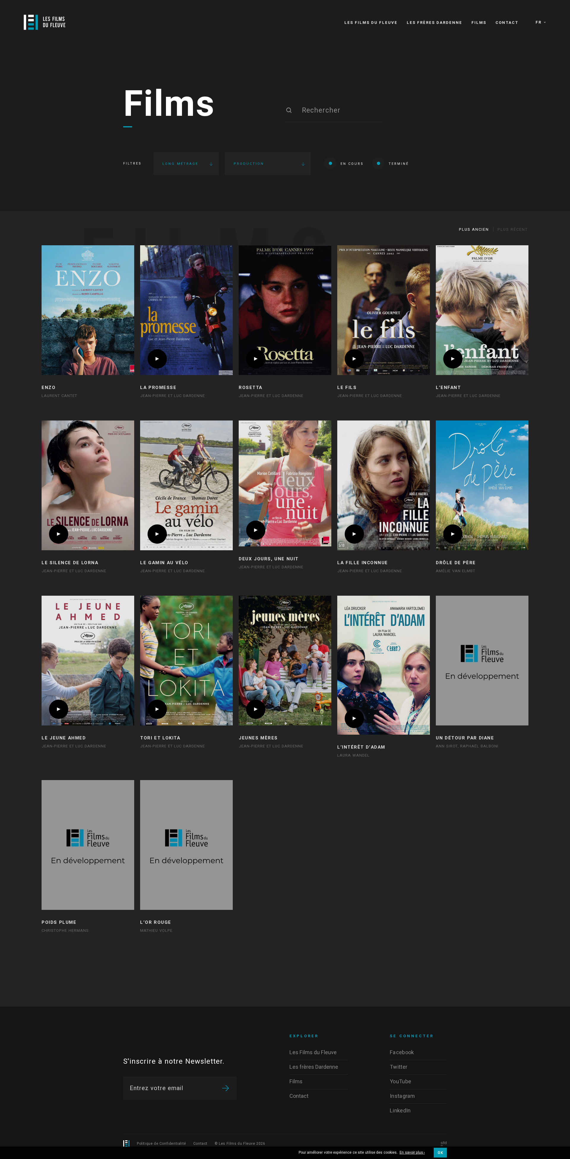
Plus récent (513, 229)
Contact (200, 1143)
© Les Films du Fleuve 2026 (240, 1143)
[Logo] (44, 22)
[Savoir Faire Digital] (444, 1144)
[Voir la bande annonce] (157, 359)
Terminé (399, 163)
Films (169, 104)
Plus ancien (474, 229)
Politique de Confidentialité (161, 1143)
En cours (352, 163)
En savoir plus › (412, 1153)
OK (440, 1152)
